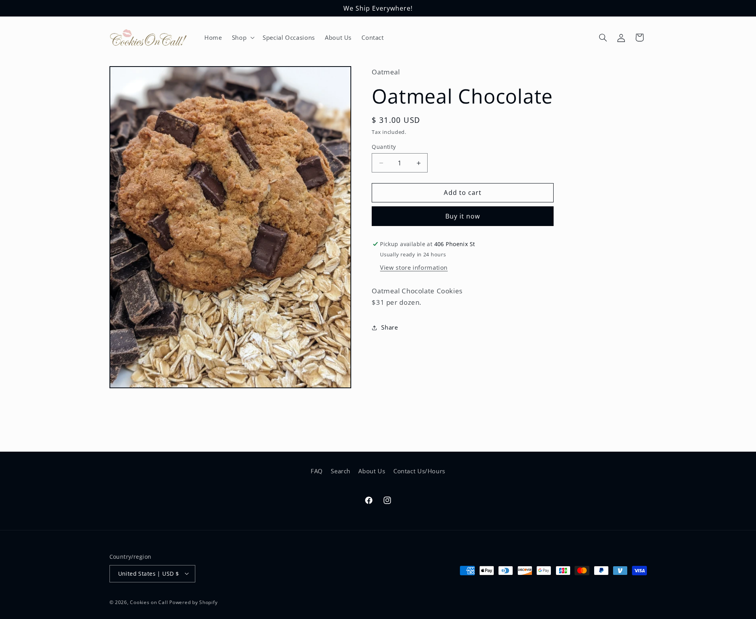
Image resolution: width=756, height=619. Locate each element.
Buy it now (462, 216)
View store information (414, 267)
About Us (371, 471)
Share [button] (389, 327)
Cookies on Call (149, 602)
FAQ (317, 471)
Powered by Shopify (193, 602)
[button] (242, 37)
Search (340, 471)
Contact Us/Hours (419, 471)
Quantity (384, 146)
